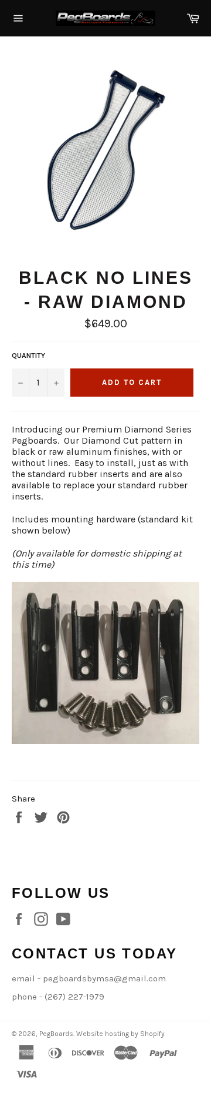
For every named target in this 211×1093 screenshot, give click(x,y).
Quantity (28, 355)
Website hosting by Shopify (120, 1034)
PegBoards (56, 1034)
